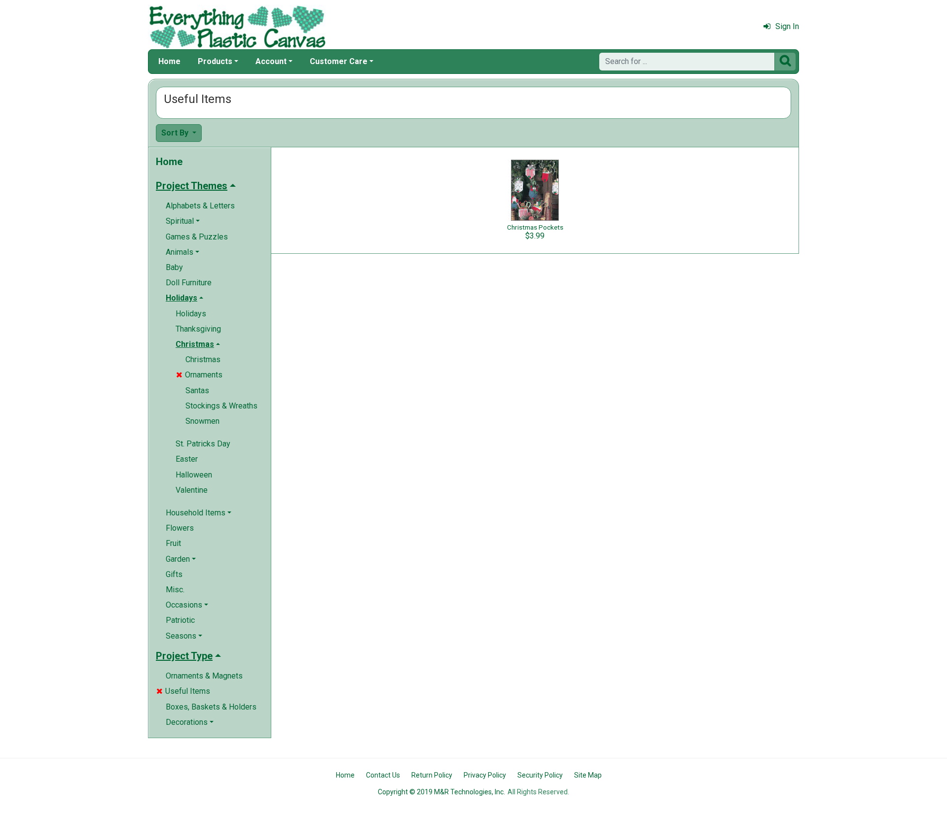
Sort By (175, 132)
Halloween (194, 474)
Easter (187, 459)
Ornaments (199, 374)
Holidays (191, 313)
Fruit (173, 543)
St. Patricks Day (203, 443)
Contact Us (383, 775)
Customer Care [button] (338, 61)
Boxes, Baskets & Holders (211, 707)
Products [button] (215, 61)
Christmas (202, 359)
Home (169, 61)
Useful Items (183, 691)
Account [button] (271, 61)
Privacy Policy (485, 775)
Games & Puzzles (197, 236)
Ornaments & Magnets (204, 675)
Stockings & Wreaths (221, 405)
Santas (197, 390)
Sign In (787, 26)
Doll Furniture (189, 282)
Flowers (180, 528)
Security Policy (540, 775)
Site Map (588, 775)
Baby (174, 267)
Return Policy (431, 775)
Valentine (192, 490)
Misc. (175, 589)
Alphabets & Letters (200, 205)
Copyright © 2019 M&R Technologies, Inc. (441, 792)
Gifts (174, 574)
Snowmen (202, 421)
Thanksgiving (198, 329)
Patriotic (180, 620)
